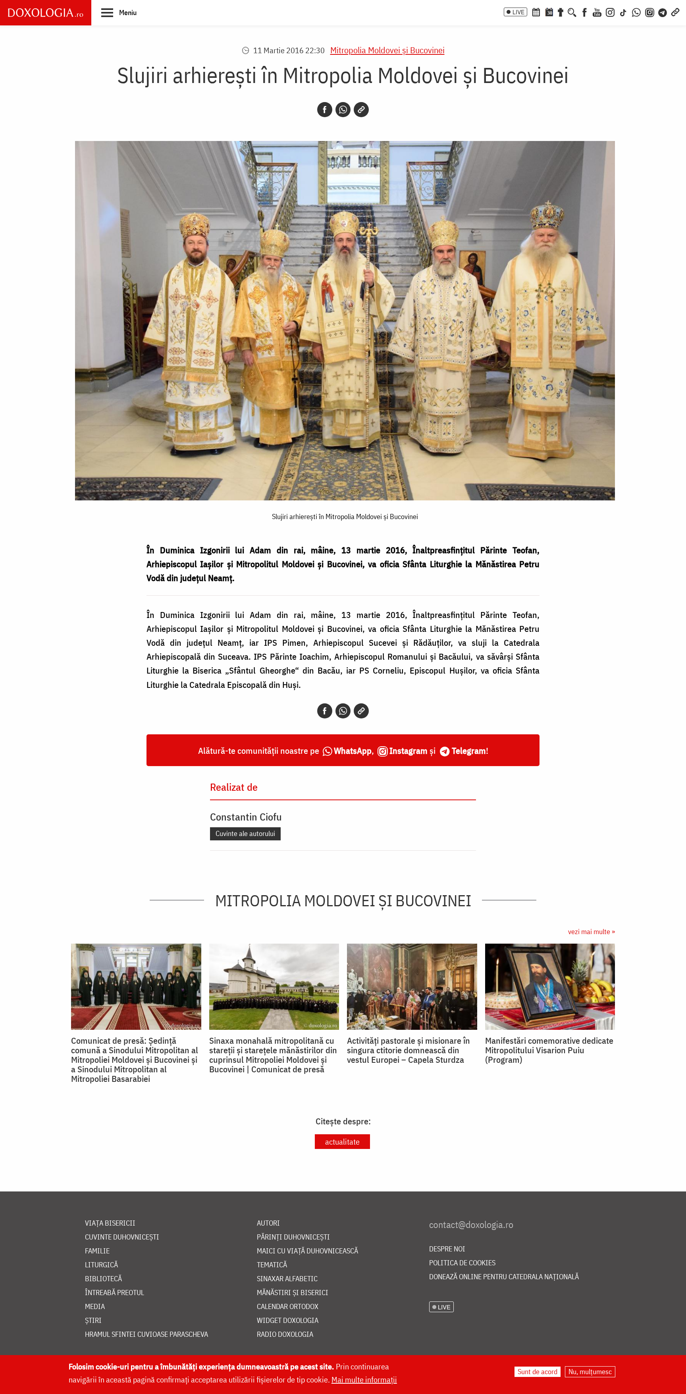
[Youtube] (597, 11)
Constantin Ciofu (246, 816)
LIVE (518, 12)
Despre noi (447, 1249)
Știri (93, 1321)
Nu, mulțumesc (590, 1371)
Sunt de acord (537, 1371)
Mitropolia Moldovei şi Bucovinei (387, 50)
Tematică (272, 1265)
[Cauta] (572, 11)
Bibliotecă (103, 1279)
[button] (119, 12)
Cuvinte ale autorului (245, 833)
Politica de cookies (462, 1263)
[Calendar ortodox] (535, 11)
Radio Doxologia (285, 1334)
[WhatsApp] (636, 11)
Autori (268, 1223)
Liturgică (101, 1265)
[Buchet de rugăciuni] (561, 11)
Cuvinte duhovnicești (122, 1237)
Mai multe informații (364, 1379)
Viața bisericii (110, 1223)
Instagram (408, 750)
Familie (97, 1251)
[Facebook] (585, 11)
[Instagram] (610, 11)
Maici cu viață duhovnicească (307, 1251)
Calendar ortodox (287, 1307)
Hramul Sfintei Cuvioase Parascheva (146, 1334)
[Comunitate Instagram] (649, 11)
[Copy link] (361, 109)
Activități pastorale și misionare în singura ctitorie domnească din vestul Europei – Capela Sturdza (408, 1050)
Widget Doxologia (287, 1321)
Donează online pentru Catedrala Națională (504, 1277)
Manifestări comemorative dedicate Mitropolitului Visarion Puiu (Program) (549, 1050)
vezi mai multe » (591, 931)
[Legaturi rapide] (675, 11)
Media (95, 1307)
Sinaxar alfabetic (287, 1279)
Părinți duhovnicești (293, 1237)
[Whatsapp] (343, 109)
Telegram (469, 750)
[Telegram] (663, 11)
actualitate (342, 1141)
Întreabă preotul (114, 1293)
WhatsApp (353, 750)
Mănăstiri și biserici (292, 1293)
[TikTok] (623, 11)
